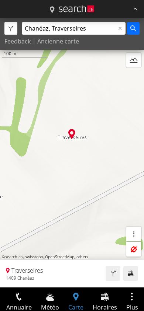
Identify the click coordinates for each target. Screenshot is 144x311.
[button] (71, 134)
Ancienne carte (58, 41)
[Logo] (76, 9)
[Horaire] (130, 273)
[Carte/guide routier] (52, 10)
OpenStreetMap (59, 256)
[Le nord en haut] (133, 77)
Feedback (17, 41)
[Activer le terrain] (133, 60)
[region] (72, 152)
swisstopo (34, 256)
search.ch (14, 256)
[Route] (113, 273)
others (82, 256)
